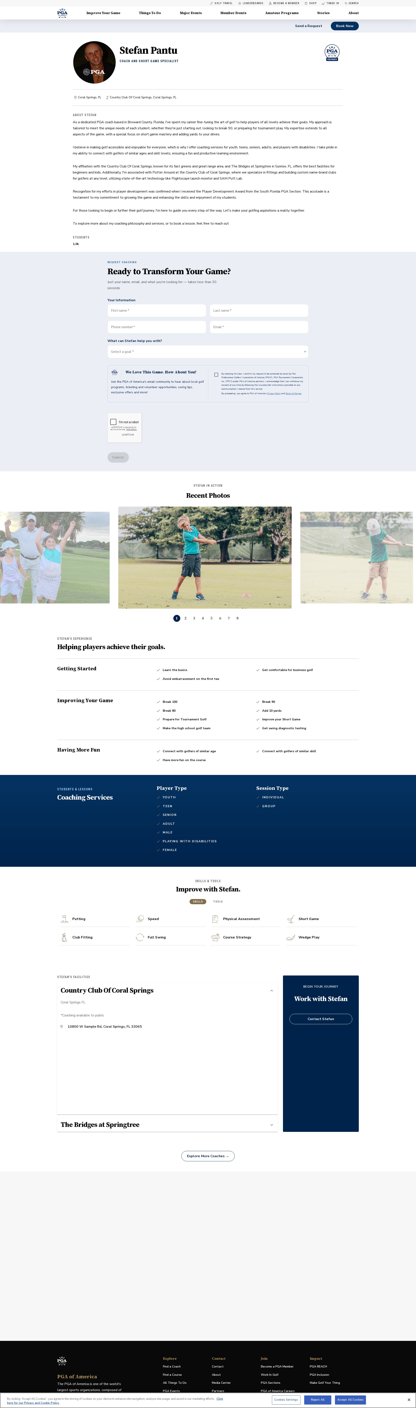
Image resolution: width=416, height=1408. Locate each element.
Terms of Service (293, 393)
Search (354, 3)
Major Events (191, 13)
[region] (208, 1400)
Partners (218, 1391)
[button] (208, 351)
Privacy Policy (274, 393)
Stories (323, 13)
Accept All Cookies (350, 1400)
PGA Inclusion (319, 1375)
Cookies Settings (286, 1400)
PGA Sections (270, 1383)
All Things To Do (175, 1383)
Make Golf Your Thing (325, 1383)
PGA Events (171, 1391)
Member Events (233, 13)
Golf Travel (224, 3)
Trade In (330, 3)
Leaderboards (253, 3)
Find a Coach (172, 1366)
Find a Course (172, 1375)
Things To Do (150, 13)
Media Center (221, 1383)
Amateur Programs (282, 13)
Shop (311, 3)
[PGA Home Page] (62, 12)
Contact (218, 1366)
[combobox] (259, 327)
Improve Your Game (103, 13)
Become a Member (286, 3)
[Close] (409, 1400)
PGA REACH (318, 1366)
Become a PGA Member (277, 1366)
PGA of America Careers (278, 1391)
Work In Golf (269, 1375)
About (353, 13)
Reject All (318, 1400)
